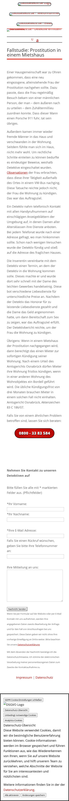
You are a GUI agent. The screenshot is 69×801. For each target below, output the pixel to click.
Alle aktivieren (12, 795)
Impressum (24, 677)
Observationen (17, 173)
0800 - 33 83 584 (34, 433)
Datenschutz (44, 677)
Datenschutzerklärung (19, 790)
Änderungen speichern (33, 795)
